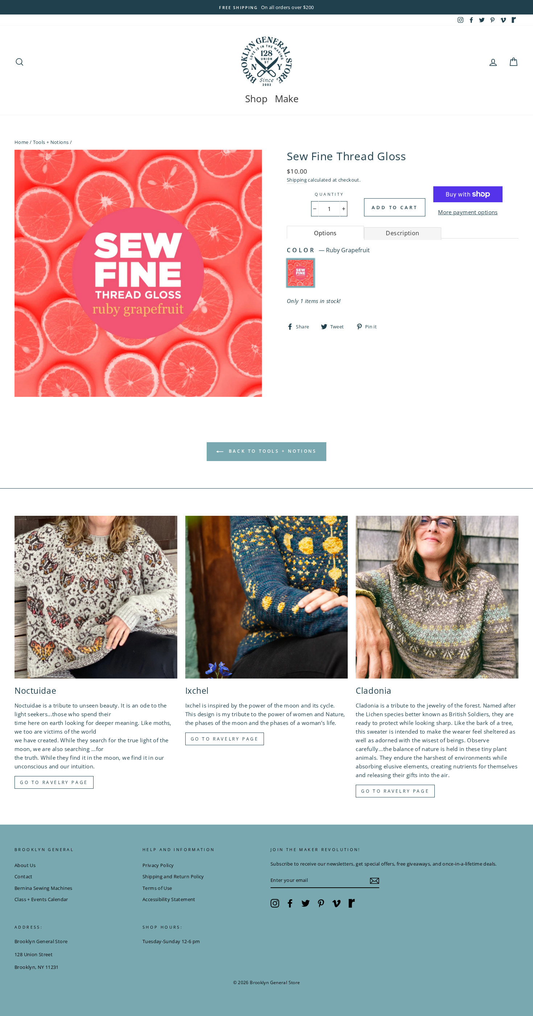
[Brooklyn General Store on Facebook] (290, 903)
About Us (25, 865)
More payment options (468, 212)
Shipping (297, 180)
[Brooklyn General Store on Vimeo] (336, 903)
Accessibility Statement (168, 899)
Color (328, 250)
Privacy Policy (158, 865)
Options (325, 233)
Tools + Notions (51, 142)
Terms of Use (157, 888)
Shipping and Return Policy (173, 876)
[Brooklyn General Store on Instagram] (274, 903)
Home (22, 142)
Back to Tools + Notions (271, 451)
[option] (266, 7)
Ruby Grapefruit (300, 273)
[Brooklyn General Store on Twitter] (305, 903)
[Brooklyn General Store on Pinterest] (321, 903)
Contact (24, 876)
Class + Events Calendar (41, 899)
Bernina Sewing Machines (44, 888)
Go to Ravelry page (54, 782)
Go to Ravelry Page (395, 791)
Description (402, 233)
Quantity (329, 194)
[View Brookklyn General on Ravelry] (513, 19)
